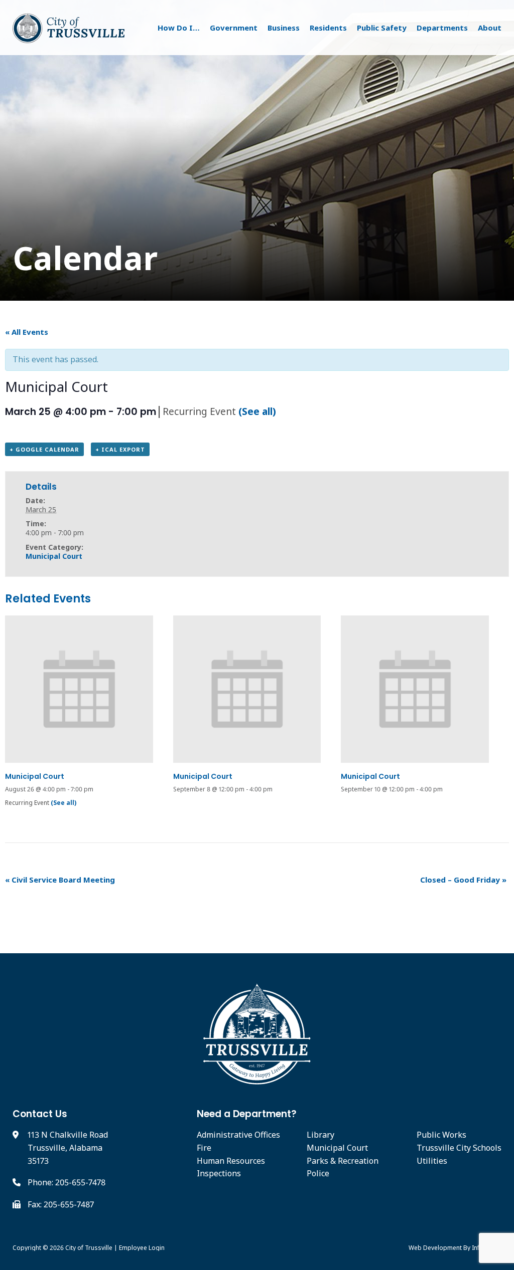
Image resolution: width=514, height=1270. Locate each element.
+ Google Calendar (44, 449)
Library (320, 1134)
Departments (442, 28)
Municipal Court (54, 556)
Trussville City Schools (459, 1147)
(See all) (257, 411)
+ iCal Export (120, 449)
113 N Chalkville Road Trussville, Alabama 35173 (68, 1147)
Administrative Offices (238, 1134)
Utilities (432, 1160)
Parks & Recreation (342, 1160)
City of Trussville (88, 1247)
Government (234, 28)
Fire (204, 1147)
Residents (328, 28)
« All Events (26, 332)
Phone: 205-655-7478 (66, 1182)
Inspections (219, 1173)
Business (284, 28)
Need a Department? (247, 1114)
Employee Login (142, 1247)
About (489, 28)
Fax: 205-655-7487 (61, 1204)
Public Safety (382, 28)
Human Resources (231, 1160)
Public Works (441, 1134)
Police (318, 1173)
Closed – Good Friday (463, 880)
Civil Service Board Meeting (60, 880)
